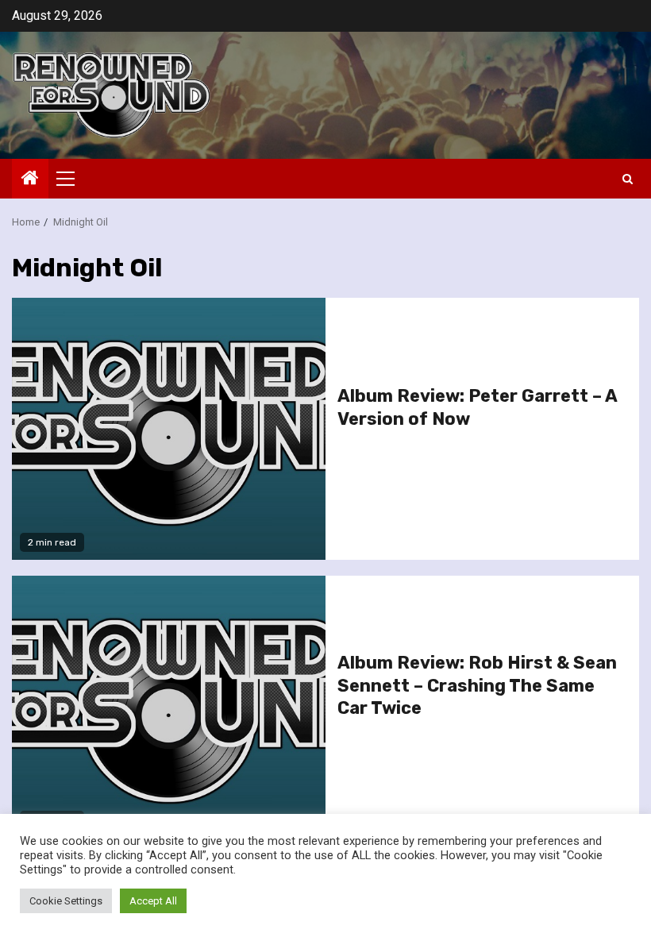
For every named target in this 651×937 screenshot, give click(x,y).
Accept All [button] (153, 901)
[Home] (30, 179)
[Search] (628, 179)
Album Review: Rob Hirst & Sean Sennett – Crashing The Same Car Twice (477, 685)
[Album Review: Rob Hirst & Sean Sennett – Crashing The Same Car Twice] (169, 707)
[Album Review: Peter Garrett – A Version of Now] (169, 429)
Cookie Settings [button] (65, 901)
